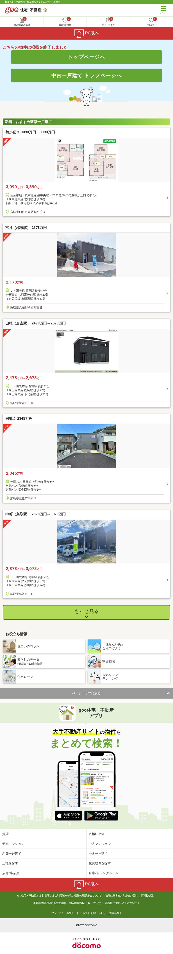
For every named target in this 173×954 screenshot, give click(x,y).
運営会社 (114, 913)
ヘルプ (83, 913)
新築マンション (13, 844)
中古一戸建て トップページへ (86, 75)
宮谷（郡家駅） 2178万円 (26, 228)
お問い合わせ (98, 913)
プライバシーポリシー (63, 913)
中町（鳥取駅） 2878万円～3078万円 (35, 514)
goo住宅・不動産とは (29, 895)
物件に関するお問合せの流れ (121, 895)
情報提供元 (147, 895)
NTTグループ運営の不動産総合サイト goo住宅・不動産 (32, 2)
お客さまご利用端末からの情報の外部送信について (73, 895)
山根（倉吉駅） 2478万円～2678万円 (35, 323)
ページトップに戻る (86, 693)
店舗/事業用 (10, 873)
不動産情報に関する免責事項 (49, 903)
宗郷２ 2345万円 (18, 418)
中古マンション (100, 844)
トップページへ (86, 57)
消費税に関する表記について (121, 903)
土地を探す (10, 863)
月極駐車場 (97, 834)
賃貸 (5, 834)
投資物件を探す (100, 863)
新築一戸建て (11, 853)
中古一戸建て (98, 853)
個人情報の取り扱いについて (85, 903)
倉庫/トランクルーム (103, 873)
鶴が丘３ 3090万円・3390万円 (30, 132)
